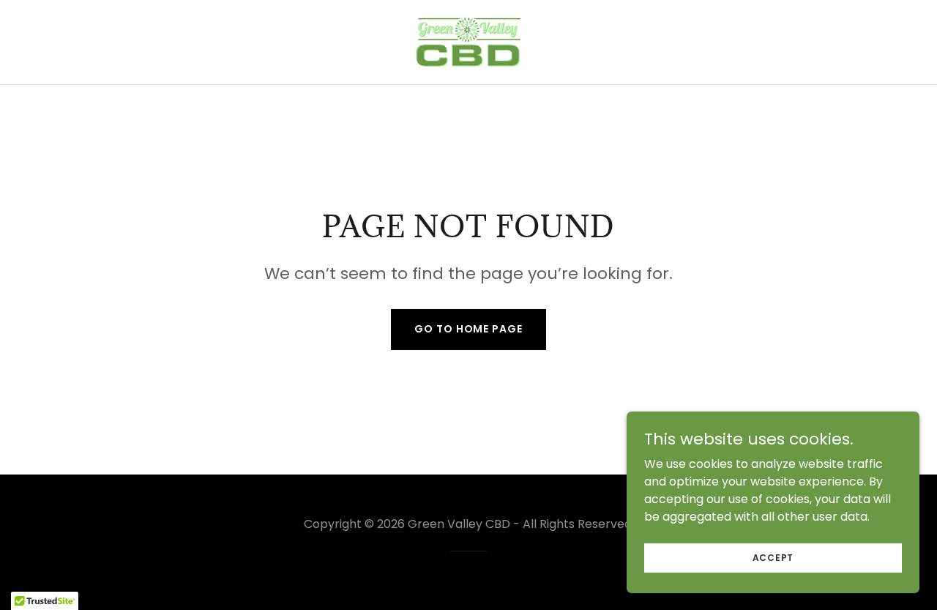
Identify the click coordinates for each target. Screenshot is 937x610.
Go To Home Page (468, 328)
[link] (468, 41)
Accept (773, 557)
